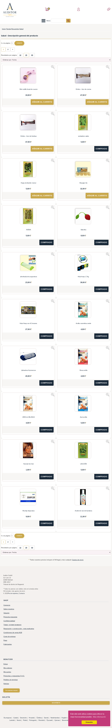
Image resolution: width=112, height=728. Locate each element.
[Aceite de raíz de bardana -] (83, 497)
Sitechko (83, 230)
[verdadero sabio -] (83, 122)
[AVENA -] (28, 216)
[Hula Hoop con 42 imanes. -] (28, 310)
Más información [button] (99, 717)
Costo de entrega (10, 636)
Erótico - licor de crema (83, 89)
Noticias (6, 683)
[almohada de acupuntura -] (28, 263)
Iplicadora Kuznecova (28, 370)
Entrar (6, 664)
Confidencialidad (9, 621)
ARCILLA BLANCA (28, 417)
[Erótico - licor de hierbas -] (28, 122)
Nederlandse (55, 718)
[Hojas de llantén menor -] (28, 169)
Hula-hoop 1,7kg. (83, 276)
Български (7, 718)
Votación (6, 613)
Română (41, 720)
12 (20, 55)
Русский (49, 720)
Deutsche (23, 718)
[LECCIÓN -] (83, 450)
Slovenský (65, 720)
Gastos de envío (77, 560)
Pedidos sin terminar (11, 680)
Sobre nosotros (9, 609)
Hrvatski (31, 718)
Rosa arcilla (83, 370)
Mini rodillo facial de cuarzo (29, 89)
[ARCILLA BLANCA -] (28, 403)
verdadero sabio (83, 136)
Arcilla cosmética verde (83, 323)
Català (15, 718)
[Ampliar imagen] (52, 67)
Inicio (4, 29)
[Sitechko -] (83, 216)
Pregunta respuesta (10, 617)
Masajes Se (83, 183)
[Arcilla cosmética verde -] (83, 310)
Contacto (22, 593)
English (64, 718)
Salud (21, 29)
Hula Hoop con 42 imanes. (28, 323)
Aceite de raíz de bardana (83, 511)
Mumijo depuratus (29, 511)
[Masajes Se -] (83, 169)
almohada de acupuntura (28, 276)
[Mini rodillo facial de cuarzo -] (28, 75)
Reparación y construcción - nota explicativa (19, 628)
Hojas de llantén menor (28, 183)
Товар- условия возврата (12, 625)
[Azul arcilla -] (83, 403)
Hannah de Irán (28, 464)
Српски (57, 720)
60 (32, 55)
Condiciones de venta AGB (13, 632)
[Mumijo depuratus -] (28, 497)
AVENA (28, 230)
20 (26, 55)
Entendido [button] (89, 722)
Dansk (46, 718)
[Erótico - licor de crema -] (83, 75)
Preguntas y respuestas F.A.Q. (14, 676)
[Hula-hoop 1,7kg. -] (83, 263)
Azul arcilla (83, 417)
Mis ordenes (8, 668)
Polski (25, 720)
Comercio (7, 605)
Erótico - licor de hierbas (29, 136)
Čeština (39, 718)
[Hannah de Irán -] (28, 450)
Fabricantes (8, 644)
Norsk (19, 720)
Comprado (101, 149)
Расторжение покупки (11, 690)
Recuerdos (15, 29)
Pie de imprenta (13, 593)
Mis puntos (7, 672)
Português (32, 720)
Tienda (8, 29)
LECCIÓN (83, 464)
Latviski (12, 720)
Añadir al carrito (42, 102)
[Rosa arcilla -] (83, 356)
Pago (5, 640)
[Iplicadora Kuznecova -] (28, 356)
